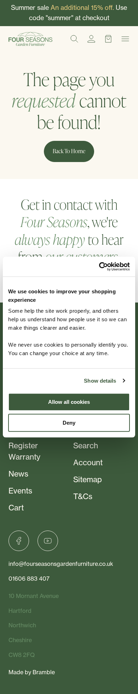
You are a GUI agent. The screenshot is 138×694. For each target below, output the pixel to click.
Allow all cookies (69, 402)
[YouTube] (48, 541)
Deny (69, 423)
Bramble (44, 672)
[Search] (74, 39)
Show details (100, 381)
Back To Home (69, 151)
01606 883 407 (29, 578)
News (18, 474)
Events (20, 491)
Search (85, 445)
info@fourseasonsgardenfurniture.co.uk (60, 563)
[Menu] (125, 39)
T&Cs (82, 496)
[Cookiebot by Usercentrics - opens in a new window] (99, 266)
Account (88, 462)
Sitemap (87, 479)
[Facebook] (18, 541)
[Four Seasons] (30, 39)
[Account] (91, 39)
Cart (16, 508)
